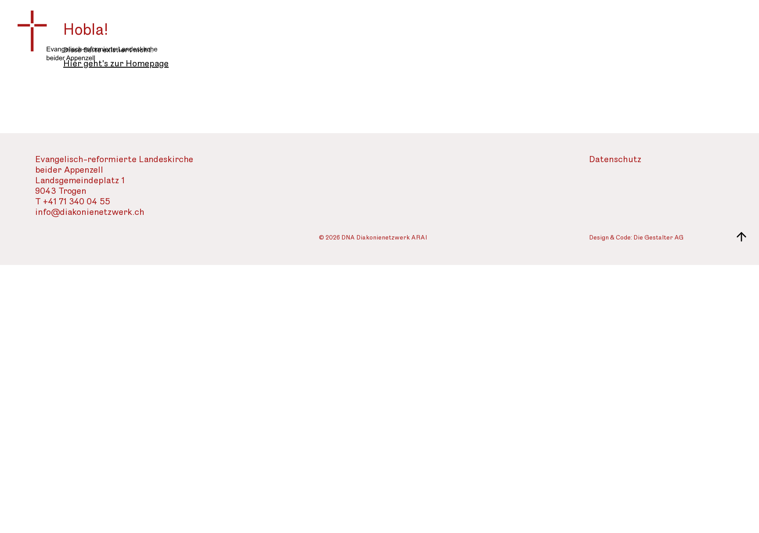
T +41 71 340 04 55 (72, 202)
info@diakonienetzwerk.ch (90, 212)
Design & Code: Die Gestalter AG (636, 238)
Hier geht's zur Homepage (116, 63)
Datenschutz (615, 159)
